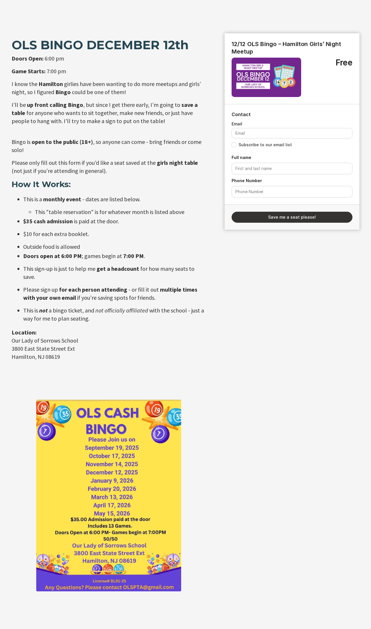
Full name (241, 157)
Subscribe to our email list (265, 144)
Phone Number (247, 180)
